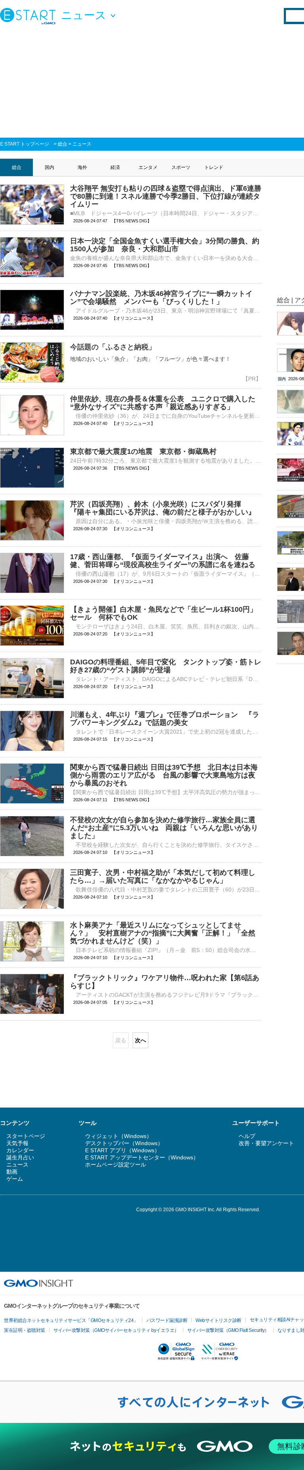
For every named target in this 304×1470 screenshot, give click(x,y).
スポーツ (180, 167)
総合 (62, 144)
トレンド (213, 167)
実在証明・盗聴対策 (24, 1330)
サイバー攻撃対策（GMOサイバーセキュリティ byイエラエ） (116, 1330)
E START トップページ (24, 144)
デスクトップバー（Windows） (124, 1143)
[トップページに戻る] (29, 16)
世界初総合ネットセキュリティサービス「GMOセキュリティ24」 (71, 1320)
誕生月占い (20, 1157)
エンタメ (148, 167)
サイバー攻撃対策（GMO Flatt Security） (228, 1330)
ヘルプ (247, 1136)
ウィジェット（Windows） (118, 1136)
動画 (11, 1171)
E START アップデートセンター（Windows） (142, 1157)
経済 (115, 167)
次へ (140, 1040)
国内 (49, 167)
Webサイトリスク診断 (218, 1320)
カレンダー (20, 1150)
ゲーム (14, 1179)
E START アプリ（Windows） (122, 1150)
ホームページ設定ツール (115, 1164)
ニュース (81, 144)
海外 (82, 167)
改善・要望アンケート (266, 1143)
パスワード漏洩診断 (167, 1320)
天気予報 (17, 1143)
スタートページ (25, 1136)
